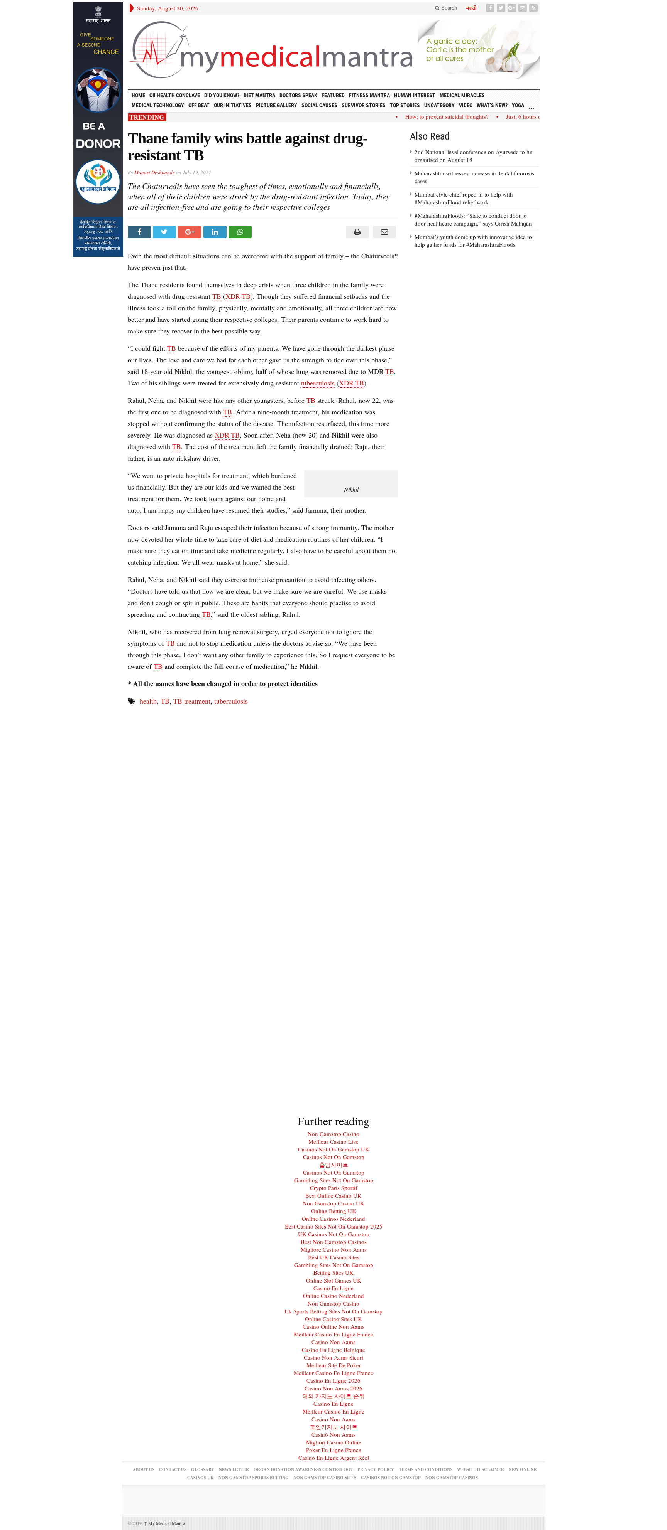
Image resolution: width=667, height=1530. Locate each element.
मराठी (471, 8)
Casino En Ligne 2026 (333, 1380)
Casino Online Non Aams (333, 1326)
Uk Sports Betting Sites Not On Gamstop (333, 1311)
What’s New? (492, 105)
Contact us (172, 1469)
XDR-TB (238, 296)
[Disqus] (263, 808)
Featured (333, 95)
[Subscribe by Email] (523, 7)
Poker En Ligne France (333, 1450)
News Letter (234, 1469)
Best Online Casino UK (333, 1195)
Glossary (202, 1469)
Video (465, 105)
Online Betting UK (333, 1211)
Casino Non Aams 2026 (333, 1388)
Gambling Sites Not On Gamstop (333, 1180)
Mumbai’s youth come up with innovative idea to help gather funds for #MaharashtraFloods (473, 240)
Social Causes (319, 105)
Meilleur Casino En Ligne (333, 1411)
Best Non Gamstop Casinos (334, 1242)
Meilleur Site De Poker (333, 1365)
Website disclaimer (480, 1469)
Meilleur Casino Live (333, 1141)
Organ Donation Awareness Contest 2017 (303, 1469)
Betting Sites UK (333, 1272)
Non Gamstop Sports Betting (253, 1477)
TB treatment (191, 700)
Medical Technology (158, 105)
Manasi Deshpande (154, 172)
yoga (518, 105)
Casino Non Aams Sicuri (333, 1357)
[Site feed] (534, 7)
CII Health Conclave (174, 95)
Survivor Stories (364, 105)
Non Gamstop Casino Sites (324, 1477)
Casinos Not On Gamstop (333, 1157)
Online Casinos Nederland (333, 1218)
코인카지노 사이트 (333, 1427)
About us (143, 1469)
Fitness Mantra (369, 95)
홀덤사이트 (333, 1164)
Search (448, 8)
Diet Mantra (259, 95)
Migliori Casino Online (333, 1442)
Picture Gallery (276, 105)
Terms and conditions (425, 1469)
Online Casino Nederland (333, 1295)
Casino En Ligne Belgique (333, 1349)
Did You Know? (221, 95)
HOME (138, 95)
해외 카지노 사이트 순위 (333, 1396)
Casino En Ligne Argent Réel (333, 1457)
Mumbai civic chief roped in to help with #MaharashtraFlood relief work (464, 198)
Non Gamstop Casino (333, 1134)
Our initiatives (233, 105)
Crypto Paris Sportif (333, 1188)
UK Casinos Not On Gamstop (333, 1234)
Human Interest (414, 95)
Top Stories (405, 105)
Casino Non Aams (333, 1342)
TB (216, 296)
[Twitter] (501, 7)
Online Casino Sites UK (333, 1319)
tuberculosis (318, 382)
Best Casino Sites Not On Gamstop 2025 (334, 1226)
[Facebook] (491, 7)
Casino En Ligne (333, 1288)
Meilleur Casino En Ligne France (333, 1334)
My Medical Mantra (164, 1523)
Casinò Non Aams (333, 1434)
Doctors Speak (298, 95)
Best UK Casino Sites (333, 1257)
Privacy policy (375, 1469)
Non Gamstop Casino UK (333, 1203)
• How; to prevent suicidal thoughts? (430, 116)
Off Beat (199, 105)
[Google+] (512, 7)
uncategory (439, 105)
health (148, 700)
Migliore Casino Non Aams (334, 1249)
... (531, 106)
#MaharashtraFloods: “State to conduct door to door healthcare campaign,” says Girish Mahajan (473, 219)
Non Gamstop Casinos (451, 1477)
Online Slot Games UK (333, 1280)
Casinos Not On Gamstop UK (333, 1149)
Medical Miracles (462, 95)
